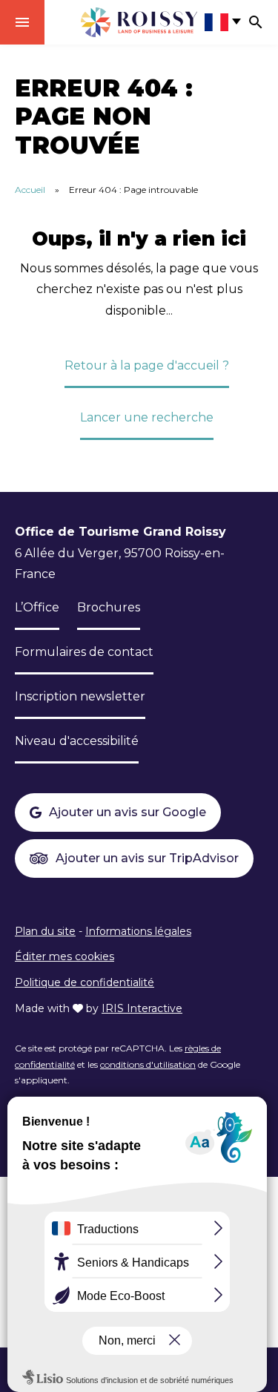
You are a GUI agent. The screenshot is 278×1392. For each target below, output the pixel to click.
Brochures (108, 607)
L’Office (37, 607)
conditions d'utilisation (148, 1064)
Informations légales (138, 931)
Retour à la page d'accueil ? (146, 365)
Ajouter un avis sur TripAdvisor (147, 858)
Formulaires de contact (84, 652)
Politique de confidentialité (84, 982)
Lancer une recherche (147, 417)
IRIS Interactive (142, 1008)
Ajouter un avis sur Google (127, 812)
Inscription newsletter (80, 696)
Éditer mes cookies (64, 956)
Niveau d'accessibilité (77, 741)
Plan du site (45, 931)
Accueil (30, 189)
